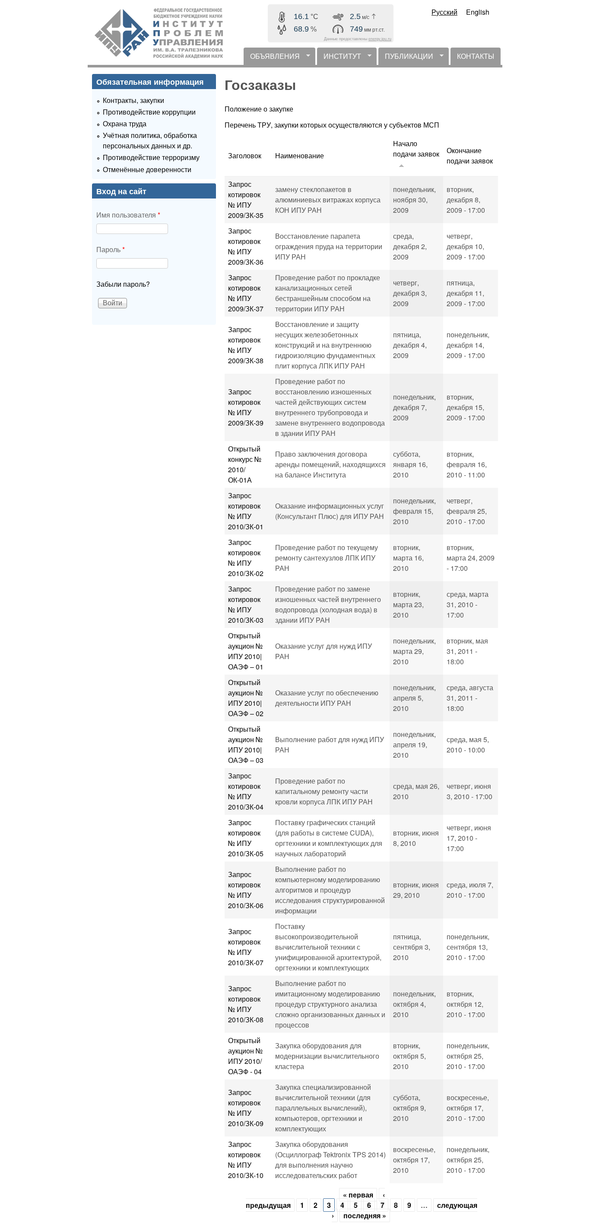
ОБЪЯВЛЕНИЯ (272, 58)
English (477, 12)
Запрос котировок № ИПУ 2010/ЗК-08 (245, 1004)
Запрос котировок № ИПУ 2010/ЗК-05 (245, 837)
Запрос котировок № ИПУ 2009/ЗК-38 (245, 344)
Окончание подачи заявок (470, 155)
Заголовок (244, 155)
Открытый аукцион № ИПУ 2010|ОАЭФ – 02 (245, 697)
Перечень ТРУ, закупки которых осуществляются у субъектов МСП (332, 125)
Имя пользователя (128, 215)
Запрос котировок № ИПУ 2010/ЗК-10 (245, 1159)
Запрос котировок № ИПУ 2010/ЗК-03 (245, 604)
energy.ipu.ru (379, 39)
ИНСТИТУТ (339, 58)
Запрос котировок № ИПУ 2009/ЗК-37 (245, 293)
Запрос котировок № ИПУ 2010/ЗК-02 (245, 557)
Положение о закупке (259, 109)
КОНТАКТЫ (475, 56)
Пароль (110, 249)
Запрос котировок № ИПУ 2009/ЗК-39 (245, 407)
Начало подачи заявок (416, 148)
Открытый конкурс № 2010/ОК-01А (244, 464)
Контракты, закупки (133, 100)
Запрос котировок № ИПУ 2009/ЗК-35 (245, 199)
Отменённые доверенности (147, 169)
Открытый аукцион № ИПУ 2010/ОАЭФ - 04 (245, 1055)
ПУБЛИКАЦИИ (405, 58)
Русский (444, 12)
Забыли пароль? (123, 284)
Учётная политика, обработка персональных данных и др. (150, 140)
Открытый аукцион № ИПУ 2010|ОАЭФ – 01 (245, 651)
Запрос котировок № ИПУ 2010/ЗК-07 (245, 946)
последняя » (364, 1215)
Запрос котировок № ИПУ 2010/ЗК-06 (245, 889)
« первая (358, 1195)
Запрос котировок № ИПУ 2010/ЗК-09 (245, 1107)
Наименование (299, 155)
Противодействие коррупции (149, 112)
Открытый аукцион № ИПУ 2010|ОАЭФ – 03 (245, 744)
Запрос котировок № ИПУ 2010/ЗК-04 (245, 791)
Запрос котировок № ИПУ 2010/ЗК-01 (245, 510)
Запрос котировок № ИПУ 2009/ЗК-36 (245, 246)
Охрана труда (124, 123)
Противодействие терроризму (151, 157)
